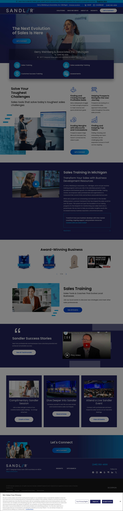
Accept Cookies (107, 501)
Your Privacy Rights (82, 501)
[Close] (120, 501)
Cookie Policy (29, 509)
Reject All (95, 501)
